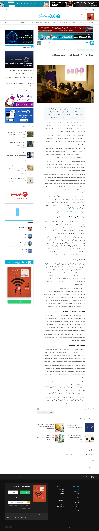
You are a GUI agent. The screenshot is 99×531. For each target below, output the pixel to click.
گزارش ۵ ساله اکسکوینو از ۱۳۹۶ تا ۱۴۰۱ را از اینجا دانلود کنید (71, 212)
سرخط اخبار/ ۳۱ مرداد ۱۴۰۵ (25, 90)
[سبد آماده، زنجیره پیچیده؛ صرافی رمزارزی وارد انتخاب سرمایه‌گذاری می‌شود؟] (89, 442)
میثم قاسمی (24, 250)
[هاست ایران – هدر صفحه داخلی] (65, 36)
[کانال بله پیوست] (24, 4)
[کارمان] (19, 212)
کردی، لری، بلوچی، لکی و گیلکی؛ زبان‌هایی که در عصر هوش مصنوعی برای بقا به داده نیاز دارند (16, 168)
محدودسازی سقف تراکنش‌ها (63, 237)
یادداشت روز (76, 491)
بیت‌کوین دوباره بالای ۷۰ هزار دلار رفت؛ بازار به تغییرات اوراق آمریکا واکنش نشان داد (46, 426)
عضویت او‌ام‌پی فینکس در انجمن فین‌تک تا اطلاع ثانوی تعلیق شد (75, 426)
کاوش (77, 493)
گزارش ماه (77, 502)
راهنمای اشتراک (88, 10)
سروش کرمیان (47, 43)
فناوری (88, 42)
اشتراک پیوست (19, 302)
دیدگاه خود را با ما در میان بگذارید (66, 455)
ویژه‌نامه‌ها (61, 500)
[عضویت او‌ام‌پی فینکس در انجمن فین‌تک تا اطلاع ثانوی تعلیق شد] (89, 431)
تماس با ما (62, 502)
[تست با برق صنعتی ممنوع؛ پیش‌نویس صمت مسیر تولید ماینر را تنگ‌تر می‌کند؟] (59, 442)
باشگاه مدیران (76, 504)
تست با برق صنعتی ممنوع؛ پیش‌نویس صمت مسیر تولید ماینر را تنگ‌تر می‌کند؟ (45, 437)
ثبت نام (7, 10)
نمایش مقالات (13, 492)
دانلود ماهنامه (25, 492)
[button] (6, 22)
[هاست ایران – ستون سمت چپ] (19, 37)
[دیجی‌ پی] (74, 4)
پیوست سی (61, 491)
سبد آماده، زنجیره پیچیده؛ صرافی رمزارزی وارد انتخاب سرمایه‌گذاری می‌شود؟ (75, 437)
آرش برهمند (24, 235)
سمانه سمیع (23, 242)
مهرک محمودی (23, 227)
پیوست (92, 50)
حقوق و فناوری (76, 509)
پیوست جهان (76, 513)
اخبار (78, 489)
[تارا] (19, 100)
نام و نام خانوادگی (90, 455)
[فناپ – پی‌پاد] (19, 115)
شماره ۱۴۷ (83, 15)
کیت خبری (61, 509)
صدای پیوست (61, 489)
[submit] (28, 502)
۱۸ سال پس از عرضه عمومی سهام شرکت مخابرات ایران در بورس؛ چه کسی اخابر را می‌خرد (16, 155)
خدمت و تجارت (76, 506)
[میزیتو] (19, 196)
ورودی (77, 500)
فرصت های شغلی (60, 506)
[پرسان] (65, 29)
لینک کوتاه (41, 412)
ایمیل (93, 460)
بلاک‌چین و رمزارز (81, 50)
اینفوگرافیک (61, 493)
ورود (14, 10)
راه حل (77, 511)
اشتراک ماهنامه (82, 18)
